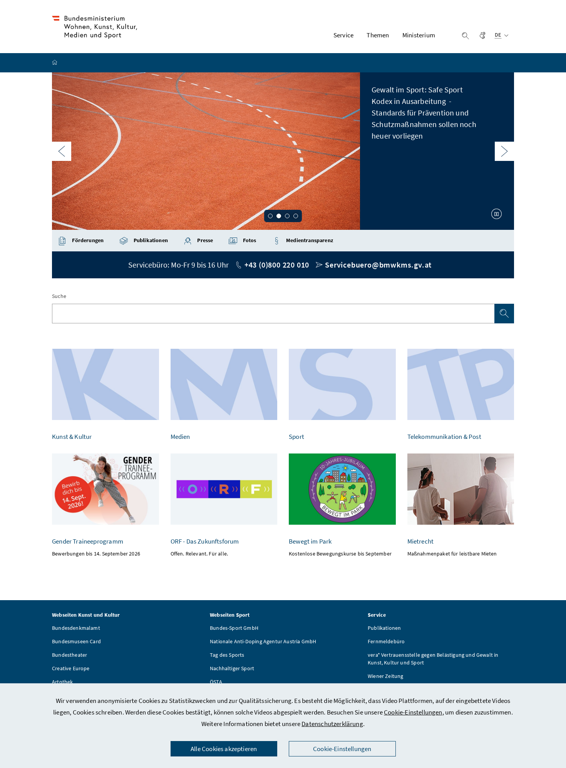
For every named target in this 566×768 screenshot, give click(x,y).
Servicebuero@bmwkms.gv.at (378, 264)
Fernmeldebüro (386, 641)
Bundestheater (69, 654)
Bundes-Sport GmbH (234, 627)
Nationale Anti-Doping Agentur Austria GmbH (263, 641)
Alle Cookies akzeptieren (224, 749)
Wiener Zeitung (385, 676)
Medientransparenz (309, 240)
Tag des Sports (227, 654)
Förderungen (87, 240)
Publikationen (150, 240)
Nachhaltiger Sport (232, 668)
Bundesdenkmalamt (76, 627)
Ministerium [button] (418, 35)
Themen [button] (378, 35)
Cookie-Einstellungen (413, 712)
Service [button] (343, 35)
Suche (59, 296)
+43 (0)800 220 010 (276, 264)
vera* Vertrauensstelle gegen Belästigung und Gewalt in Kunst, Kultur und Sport (433, 658)
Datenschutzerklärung (332, 723)
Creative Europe (71, 668)
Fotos (249, 240)
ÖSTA (216, 681)
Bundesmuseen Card (76, 641)
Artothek (62, 681)
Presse (204, 240)
